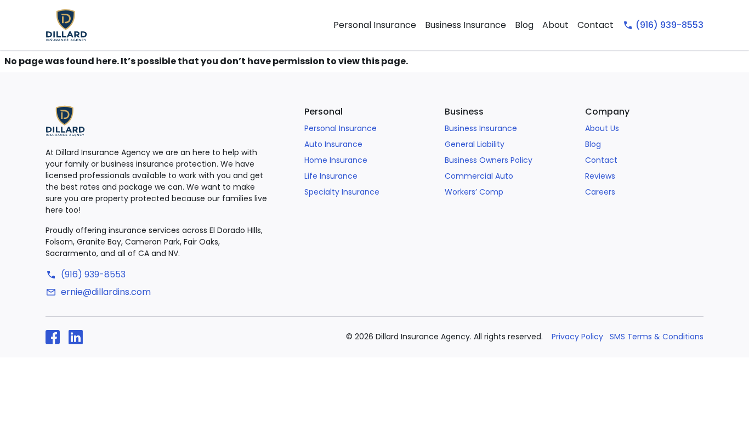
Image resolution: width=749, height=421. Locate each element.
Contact (595, 25)
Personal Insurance (374, 25)
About (555, 25)
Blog (524, 25)
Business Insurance (465, 25)
